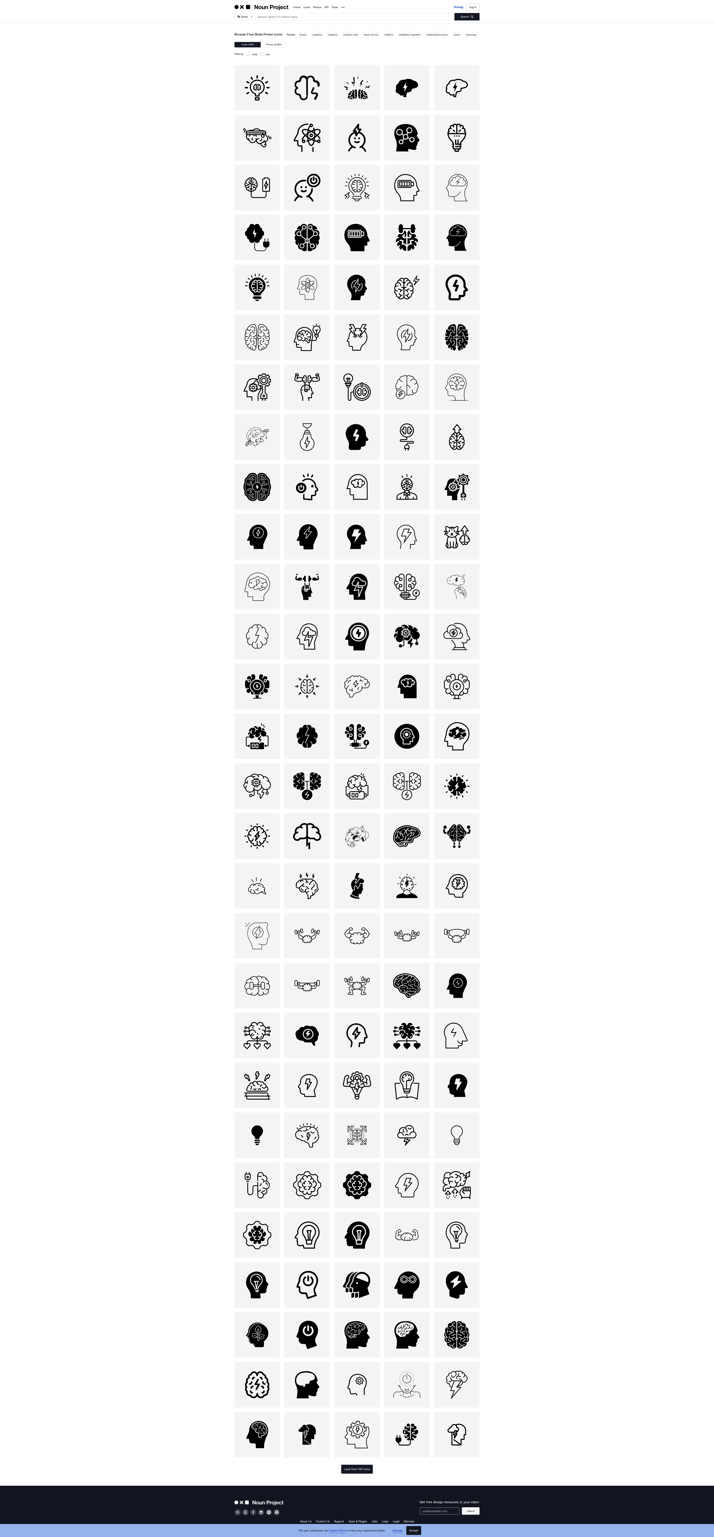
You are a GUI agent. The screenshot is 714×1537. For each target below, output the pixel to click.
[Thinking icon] (457, 1285)
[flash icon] (457, 1085)
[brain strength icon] (457, 836)
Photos (317, 7)
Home (296, 7)
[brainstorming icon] (307, 886)
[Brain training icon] (257, 1085)
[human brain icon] (407, 836)
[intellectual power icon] (357, 836)
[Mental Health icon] (407, 1235)
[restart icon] (407, 1384)
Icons (306, 7)
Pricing (458, 7)
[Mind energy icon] (257, 1384)
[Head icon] (307, 1285)
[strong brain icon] (307, 936)
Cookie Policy (337, 1530)
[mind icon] (257, 1035)
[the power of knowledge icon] (407, 1085)
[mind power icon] (357, 886)
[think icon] (257, 886)
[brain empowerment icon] (457, 1185)
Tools (335, 7)
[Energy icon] (307, 1434)
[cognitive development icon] (307, 1185)
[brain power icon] (257, 88)
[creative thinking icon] (457, 1235)
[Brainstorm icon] (457, 786)
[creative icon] (407, 1434)
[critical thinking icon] (357, 1384)
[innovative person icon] (307, 1235)
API (326, 7)
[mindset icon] (307, 1035)
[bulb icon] (257, 1135)
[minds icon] (357, 1285)
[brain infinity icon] (407, 1285)
